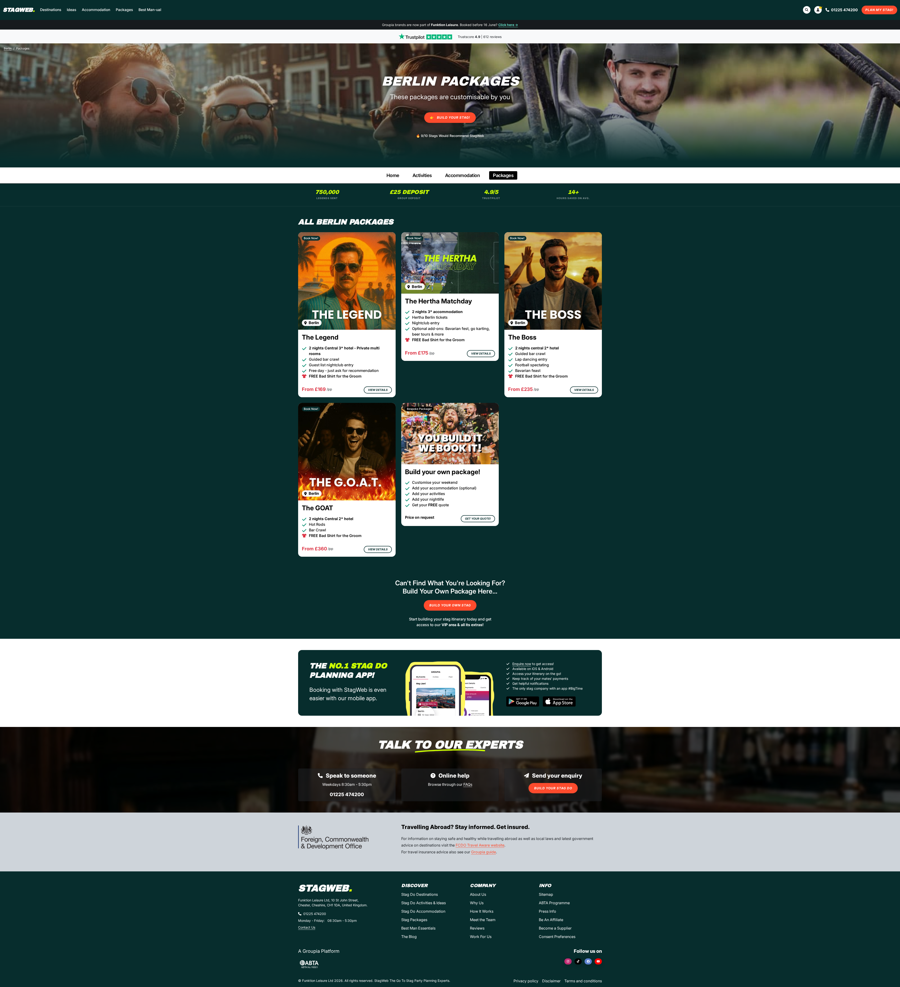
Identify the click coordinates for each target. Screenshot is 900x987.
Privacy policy (526, 981)
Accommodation (96, 10)
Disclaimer (551, 981)
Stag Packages (414, 919)
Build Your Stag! (450, 117)
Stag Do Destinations (419, 894)
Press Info (547, 911)
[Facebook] (588, 961)
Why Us (477, 902)
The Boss (522, 337)
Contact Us (306, 927)
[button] (818, 10)
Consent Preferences (557, 936)
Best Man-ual (150, 10)
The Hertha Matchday (438, 301)
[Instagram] (568, 961)
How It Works (481, 911)
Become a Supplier (555, 928)
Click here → (508, 25)
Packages (124, 10)
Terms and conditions (583, 981)
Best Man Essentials (418, 928)
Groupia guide (483, 852)
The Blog (409, 936)
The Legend (320, 337)
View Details (378, 390)
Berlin (7, 48)
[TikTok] (578, 961)
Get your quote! (478, 518)
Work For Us (480, 936)
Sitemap (546, 894)
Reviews (477, 928)
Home (392, 175)
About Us (478, 894)
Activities (422, 175)
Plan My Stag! (879, 10)
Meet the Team (482, 919)
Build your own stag (450, 605)
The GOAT (317, 508)
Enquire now (521, 664)
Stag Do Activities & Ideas (423, 902)
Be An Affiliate (551, 919)
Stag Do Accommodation (423, 911)
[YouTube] (598, 961)
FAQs (467, 784)
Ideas (71, 10)
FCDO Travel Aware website (480, 845)
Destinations (50, 10)
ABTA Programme (554, 902)
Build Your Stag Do (553, 788)
